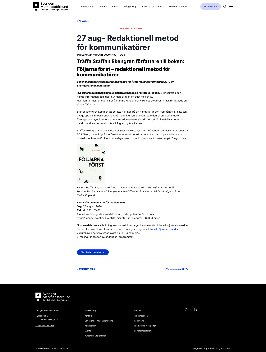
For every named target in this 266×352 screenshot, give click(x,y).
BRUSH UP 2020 (86, 269)
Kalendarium (87, 6)
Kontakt (88, 316)
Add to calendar (93, 252)
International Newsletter (145, 326)
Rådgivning (130, 6)
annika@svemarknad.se (165, 229)
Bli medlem (210, 6)
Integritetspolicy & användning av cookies (212, 348)
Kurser (115, 6)
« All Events (83, 21)
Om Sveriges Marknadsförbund (99, 321)
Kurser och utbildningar (95, 336)
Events (103, 6)
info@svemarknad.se (44, 325)
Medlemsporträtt (178, 6)
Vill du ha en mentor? (152, 6)
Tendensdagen (141, 316)
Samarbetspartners (143, 331)
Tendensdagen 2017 (177, 269)
